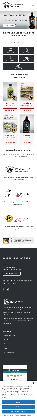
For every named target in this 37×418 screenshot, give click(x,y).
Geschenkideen (9, 352)
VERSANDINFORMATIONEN (12, 269)
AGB (4, 264)
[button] (34, 383)
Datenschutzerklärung (20, 415)
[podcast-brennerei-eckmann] (18, 238)
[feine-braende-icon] (10, 56)
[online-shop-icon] (10, 48)
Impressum (30, 415)
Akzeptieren (18, 402)
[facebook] (4, 289)
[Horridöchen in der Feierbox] (10, 115)
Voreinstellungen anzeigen (18, 411)
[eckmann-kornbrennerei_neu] (18, 163)
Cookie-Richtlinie (8, 415)
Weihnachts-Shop (9, 335)
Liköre (6, 344)
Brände (6, 348)
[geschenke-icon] (18, 65)
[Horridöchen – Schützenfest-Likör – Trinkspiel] (10, 83)
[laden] (18, 187)
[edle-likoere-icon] (27, 48)
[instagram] (8, 289)
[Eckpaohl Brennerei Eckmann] (27, 115)
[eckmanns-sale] (27, 56)
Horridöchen (8, 340)
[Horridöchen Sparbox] (27, 83)
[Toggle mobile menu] (33, 4)
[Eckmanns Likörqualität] (18, 212)
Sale (5, 356)
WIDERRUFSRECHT (9, 267)
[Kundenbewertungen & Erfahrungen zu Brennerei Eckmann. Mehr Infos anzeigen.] (15, 366)
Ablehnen (18, 407)
